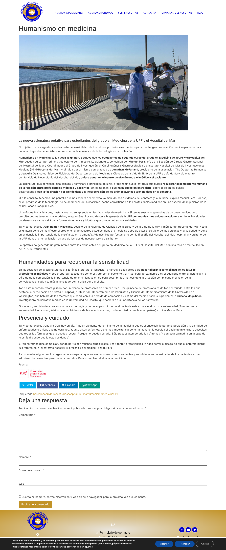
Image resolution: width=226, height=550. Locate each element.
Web (21, 483)
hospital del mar (78, 394)
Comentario (27, 414)
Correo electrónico (32, 470)
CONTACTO (149, 12)
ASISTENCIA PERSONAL (100, 12)
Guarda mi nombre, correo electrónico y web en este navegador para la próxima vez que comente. (84, 497)
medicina (107, 394)
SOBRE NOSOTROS (128, 12)
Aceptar (164, 543)
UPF (115, 394)
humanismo (95, 394)
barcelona (39, 394)
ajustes (89, 546)
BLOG (200, 12)
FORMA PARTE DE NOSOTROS (176, 12)
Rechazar (185, 543)
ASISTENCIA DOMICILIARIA (69, 12)
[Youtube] (188, 530)
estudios (62, 394)
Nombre (25, 457)
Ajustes (205, 543)
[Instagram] (182, 530)
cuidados (51, 394)
